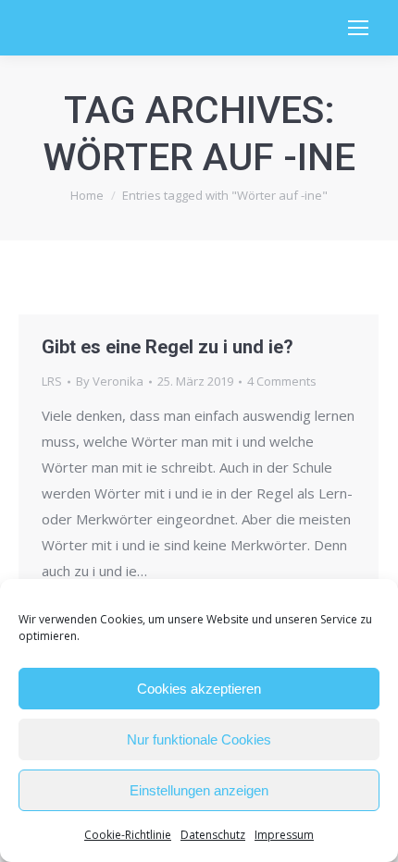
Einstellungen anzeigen (199, 790)
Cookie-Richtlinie (127, 835)
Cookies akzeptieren (199, 688)
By (109, 381)
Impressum (284, 835)
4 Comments (282, 381)
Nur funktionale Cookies (199, 739)
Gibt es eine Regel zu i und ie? (167, 347)
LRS (52, 381)
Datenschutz (212, 835)
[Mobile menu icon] (358, 28)
